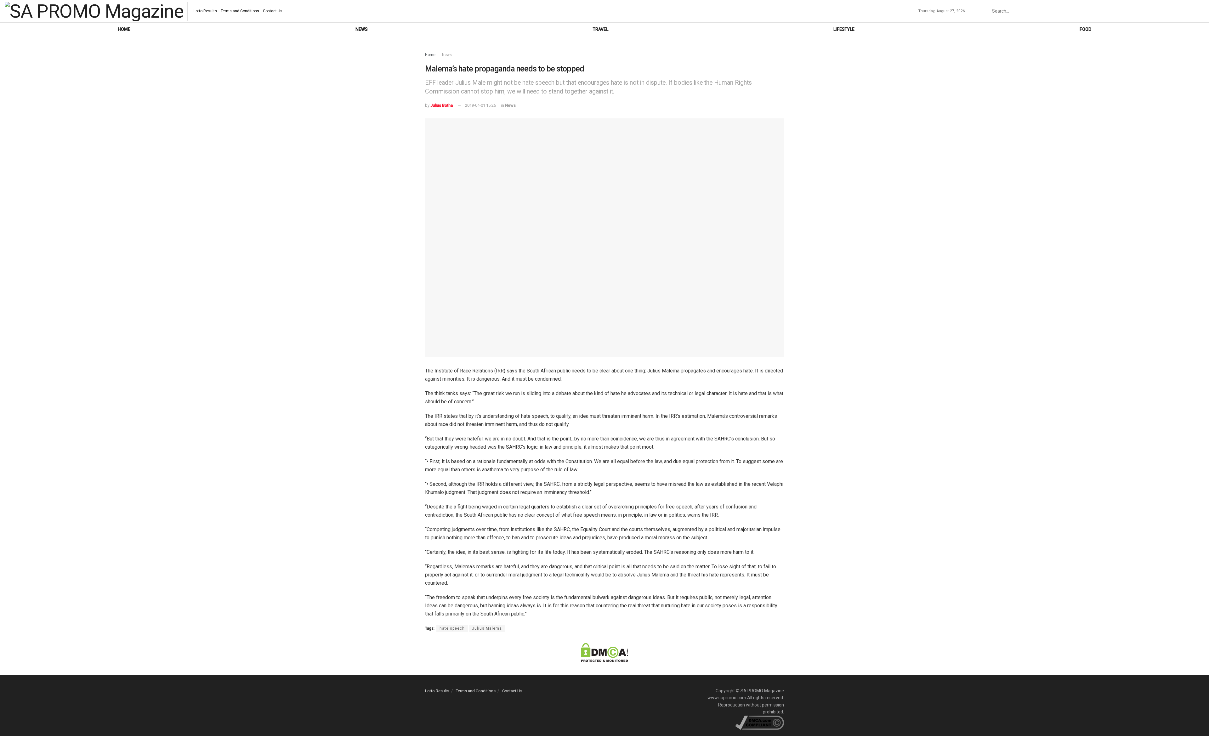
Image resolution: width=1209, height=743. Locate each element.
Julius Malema (487, 628)
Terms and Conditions (240, 11)
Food (1085, 29)
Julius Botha (441, 105)
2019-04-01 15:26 (480, 105)
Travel (600, 29)
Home (124, 29)
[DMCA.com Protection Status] (604, 652)
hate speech (452, 628)
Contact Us (272, 11)
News (361, 29)
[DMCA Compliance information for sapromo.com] (759, 722)
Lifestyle (843, 29)
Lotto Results (205, 11)
